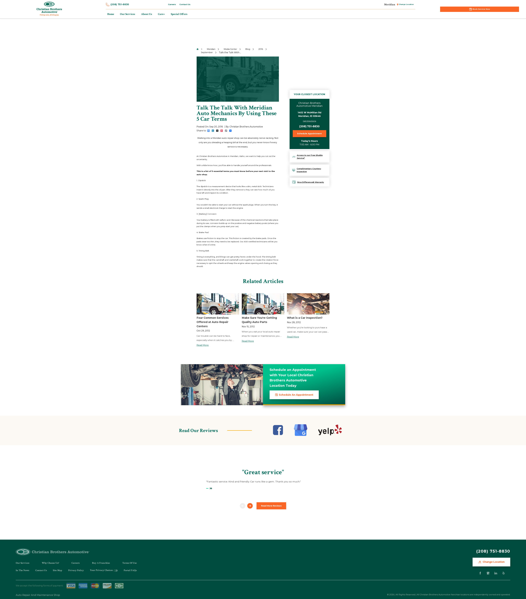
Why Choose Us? (50, 563)
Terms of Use (129, 563)
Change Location (493, 561)
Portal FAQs (130, 570)
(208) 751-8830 (120, 4)
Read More (203, 345)
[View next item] (250, 506)
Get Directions (309, 121)
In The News (22, 570)
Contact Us (41, 570)
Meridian (211, 49)
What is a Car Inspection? (304, 317)
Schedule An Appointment (296, 394)
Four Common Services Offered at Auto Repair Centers (213, 322)
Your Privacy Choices (101, 570)
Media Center (230, 49)
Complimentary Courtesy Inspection (309, 170)
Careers (76, 563)
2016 (260, 49)
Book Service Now (481, 9)
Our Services (22, 563)
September (207, 52)
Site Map (57, 570)
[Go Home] (197, 49)
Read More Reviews (271, 506)
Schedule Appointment (309, 133)
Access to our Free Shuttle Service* (310, 156)
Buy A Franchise (101, 563)
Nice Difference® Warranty (310, 182)
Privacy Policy (76, 570)
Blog (247, 49)
